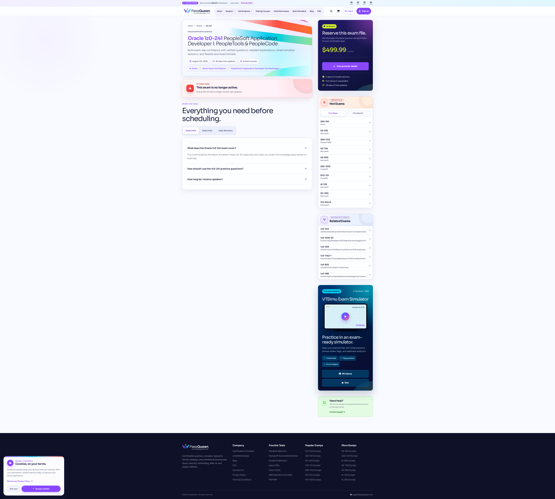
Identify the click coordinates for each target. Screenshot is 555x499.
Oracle (199, 26)
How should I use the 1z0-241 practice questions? (215, 168)
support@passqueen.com (362, 494)
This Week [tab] (333, 113)
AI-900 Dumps (348, 460)
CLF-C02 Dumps (313, 451)
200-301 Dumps (313, 455)
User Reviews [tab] (226, 130)
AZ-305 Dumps (349, 470)
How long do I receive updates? (205, 179)
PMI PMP (273, 479)
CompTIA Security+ (278, 451)
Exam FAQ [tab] (191, 130)
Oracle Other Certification (214, 68)
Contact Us (238, 470)
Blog (312, 11)
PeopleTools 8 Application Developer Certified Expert (255, 68)
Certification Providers (243, 451)
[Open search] (331, 11)
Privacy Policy (239, 474)
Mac (347, 382)
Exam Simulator (299, 11)
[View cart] (338, 11)
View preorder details (347, 66)
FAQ (319, 11)
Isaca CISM (274, 465)
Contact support (337, 412)
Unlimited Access (281, 11)
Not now (13, 488)
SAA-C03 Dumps (350, 455)
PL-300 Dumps (349, 479)
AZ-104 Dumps (312, 460)
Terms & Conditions (242, 479)
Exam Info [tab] (207, 130)
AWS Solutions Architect (280, 474)
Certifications (244, 11)
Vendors (229, 11)
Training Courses (263, 11)
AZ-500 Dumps (349, 451)
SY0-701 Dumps (312, 465)
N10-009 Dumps (313, 479)
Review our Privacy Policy (18, 481)
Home (219, 11)
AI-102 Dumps (348, 474)
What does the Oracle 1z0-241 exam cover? (211, 148)
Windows (347, 373)
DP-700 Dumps (349, 465)
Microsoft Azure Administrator (283, 455)
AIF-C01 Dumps (312, 474)
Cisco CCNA (274, 470)
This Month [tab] (358, 113)
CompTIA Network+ (278, 460)
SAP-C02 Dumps (313, 470)
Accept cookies (42, 488)
